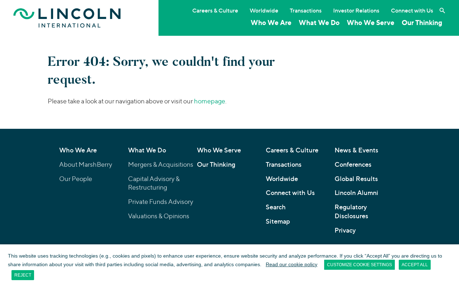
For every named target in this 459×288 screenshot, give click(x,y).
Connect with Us (412, 10)
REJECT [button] (22, 275)
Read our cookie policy (291, 264)
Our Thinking (422, 22)
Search (276, 207)
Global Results (356, 178)
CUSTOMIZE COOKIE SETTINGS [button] (359, 264)
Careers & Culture (215, 10)
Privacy (345, 230)
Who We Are (271, 22)
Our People (75, 178)
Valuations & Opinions (158, 216)
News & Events (356, 150)
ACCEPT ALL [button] (415, 264)
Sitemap (278, 221)
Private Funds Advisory (160, 201)
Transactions (306, 10)
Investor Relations (356, 10)
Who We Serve (370, 22)
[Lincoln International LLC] (67, 17)
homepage (209, 101)
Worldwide (264, 10)
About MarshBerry (85, 164)
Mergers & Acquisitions (160, 164)
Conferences (353, 164)
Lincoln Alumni (356, 192)
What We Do (319, 22)
